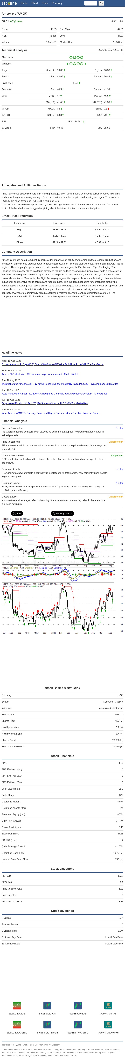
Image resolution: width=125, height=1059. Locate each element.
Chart (34, 3)
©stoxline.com (8, 1045)
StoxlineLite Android (47, 1032)
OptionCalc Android (108, 1032)
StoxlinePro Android (77, 1032)
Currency (57, 3)
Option (38, 1045)
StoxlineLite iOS (47, 1013)
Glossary (56, 1045)
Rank (45, 3)
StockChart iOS (16, 1013)
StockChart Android (17, 1032)
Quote (24, 3)
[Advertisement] (62, 156)
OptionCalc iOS (108, 1013)
